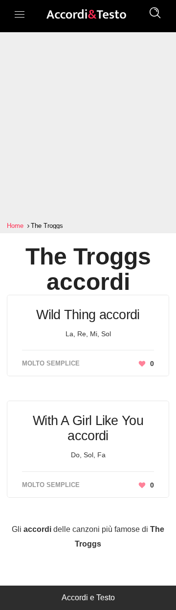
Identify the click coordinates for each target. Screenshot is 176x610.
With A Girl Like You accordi (88, 428)
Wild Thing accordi (87, 314)
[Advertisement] (88, 127)
